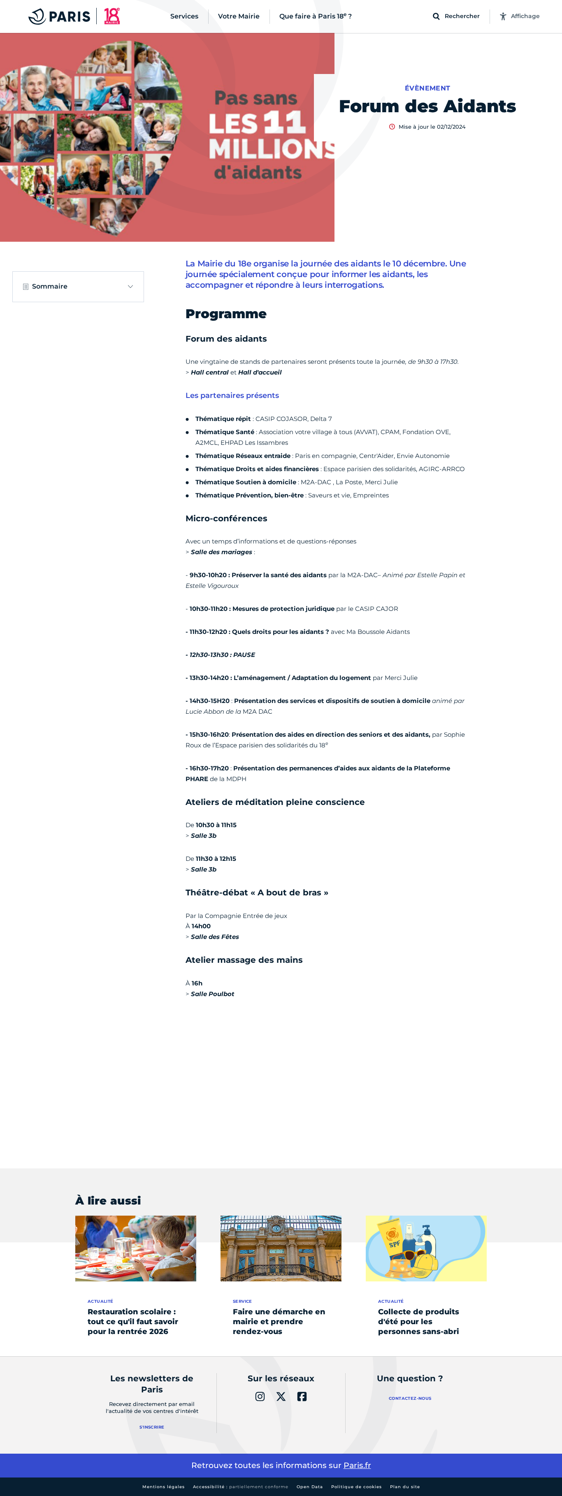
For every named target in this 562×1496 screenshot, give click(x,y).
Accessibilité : (240, 1486)
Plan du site (405, 1486)
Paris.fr (357, 1465)
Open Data (310, 1486)
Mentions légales (163, 1486)
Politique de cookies (356, 1486)
